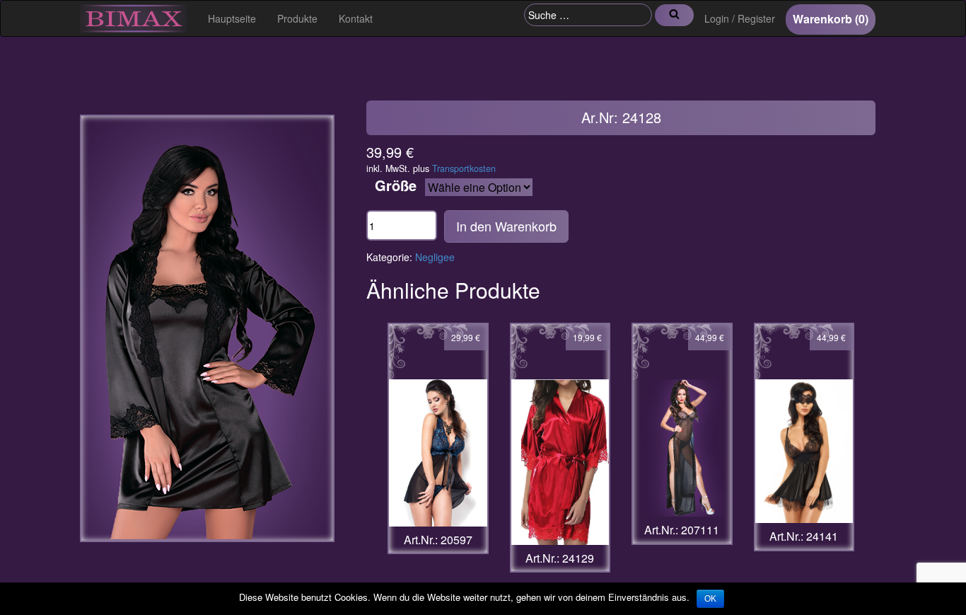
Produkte (297, 18)
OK (710, 599)
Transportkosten (464, 168)
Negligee (435, 257)
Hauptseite (232, 18)
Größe (396, 185)
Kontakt (356, 18)
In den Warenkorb (506, 226)
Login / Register (739, 18)
